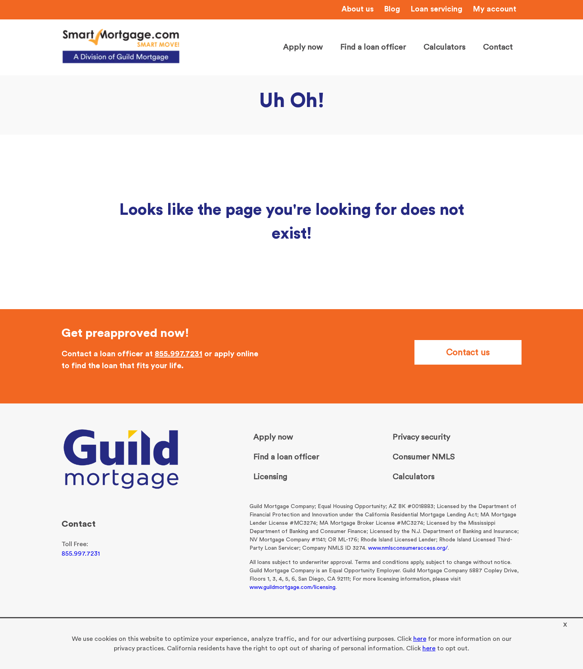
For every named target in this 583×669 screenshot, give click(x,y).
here (419, 639)
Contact (498, 47)
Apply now (303, 47)
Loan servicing (436, 9)
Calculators (445, 47)
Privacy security (421, 437)
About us (357, 9)
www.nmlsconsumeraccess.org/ (408, 548)
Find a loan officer (373, 47)
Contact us (468, 352)
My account (494, 9)
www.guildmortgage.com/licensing (292, 587)
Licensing (270, 477)
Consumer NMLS (424, 457)
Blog (392, 9)
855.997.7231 (178, 354)
